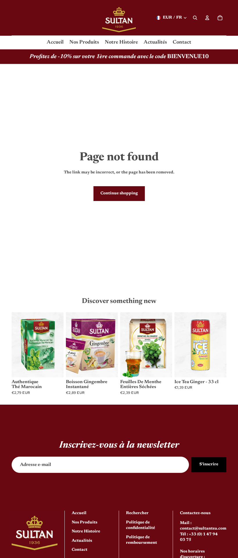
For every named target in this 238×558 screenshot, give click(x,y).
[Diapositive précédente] (18, 344)
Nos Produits (84, 522)
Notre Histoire (86, 532)
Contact (79, 550)
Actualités (82, 541)
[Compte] (207, 17)
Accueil (79, 513)
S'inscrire (208, 464)
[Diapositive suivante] (57, 344)
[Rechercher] (195, 17)
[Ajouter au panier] (54, 368)
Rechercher (137, 513)
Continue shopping (119, 193)
